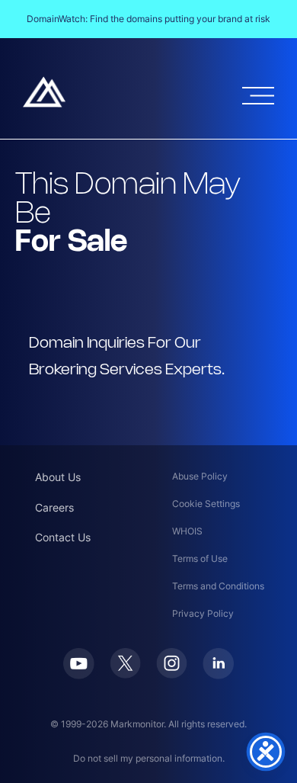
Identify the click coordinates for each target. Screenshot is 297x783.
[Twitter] (125, 674)
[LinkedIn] (218, 674)
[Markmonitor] (44, 103)
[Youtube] (78, 674)
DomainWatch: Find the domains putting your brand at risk (148, 18)
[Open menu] (258, 95)
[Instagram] (171, 674)
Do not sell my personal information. (149, 758)
